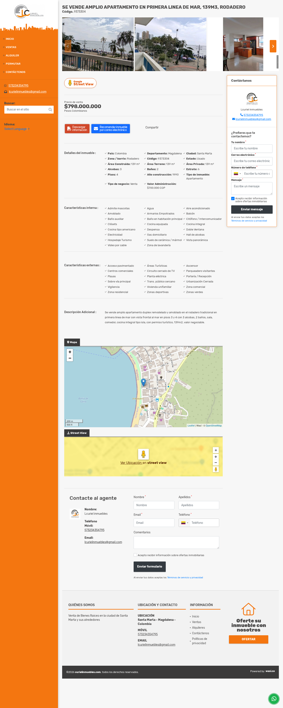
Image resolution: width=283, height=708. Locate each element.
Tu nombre (238, 142)
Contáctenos (15, 72)
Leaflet (191, 425)
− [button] (70, 358)
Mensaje (237, 180)
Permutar (13, 63)
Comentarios (142, 532)
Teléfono (185, 515)
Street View (83, 83)
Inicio (10, 38)
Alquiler (12, 55)
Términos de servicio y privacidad (185, 577)
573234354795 (18, 85)
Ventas (11, 47)
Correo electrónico (243, 154)
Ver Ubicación (131, 463)
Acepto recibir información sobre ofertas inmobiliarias (171, 555)
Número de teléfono (244, 167)
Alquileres (198, 627)
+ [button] (70, 352)
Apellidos (185, 497)
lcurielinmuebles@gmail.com (27, 91)
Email (138, 515)
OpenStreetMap (214, 425)
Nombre (140, 497)
